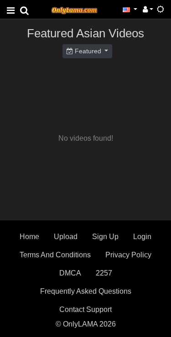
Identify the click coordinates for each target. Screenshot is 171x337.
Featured (88, 51)
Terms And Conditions (55, 255)
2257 (104, 273)
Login (142, 236)
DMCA (70, 273)
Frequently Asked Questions (85, 291)
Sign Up (105, 236)
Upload (66, 236)
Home (29, 236)
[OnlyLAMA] (74, 9)
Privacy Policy (128, 255)
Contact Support (85, 309)
